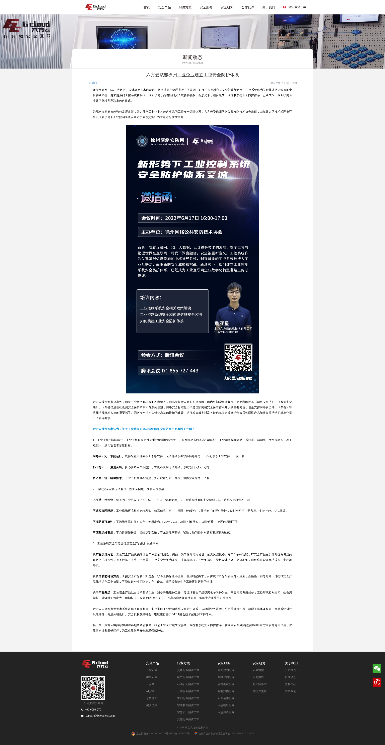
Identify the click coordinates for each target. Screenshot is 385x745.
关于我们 (268, 7)
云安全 (150, 684)
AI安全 (150, 691)
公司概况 (290, 670)
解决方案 (185, 7)
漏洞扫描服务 (226, 691)
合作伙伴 (247, 7)
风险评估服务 (226, 677)
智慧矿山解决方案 (188, 712)
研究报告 (258, 677)
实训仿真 (151, 705)
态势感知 (151, 698)
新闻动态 (290, 677)
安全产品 (164, 7)
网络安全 (151, 677)
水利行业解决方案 (188, 698)
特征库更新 (260, 691)
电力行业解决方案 (188, 677)
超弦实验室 (260, 684)
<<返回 (92, 82)
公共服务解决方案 (188, 691)
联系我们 (290, 691)
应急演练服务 (226, 712)
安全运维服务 (226, 698)
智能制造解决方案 (188, 705)
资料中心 (290, 684)
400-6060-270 (296, 7)
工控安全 (151, 670)
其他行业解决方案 (188, 719)
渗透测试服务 (226, 684)
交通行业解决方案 (188, 670)
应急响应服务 (226, 705)
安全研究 (227, 7)
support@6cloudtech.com (99, 715)
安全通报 (258, 670)
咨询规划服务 (226, 670)
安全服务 (206, 7)
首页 (147, 7)
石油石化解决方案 (188, 684)
